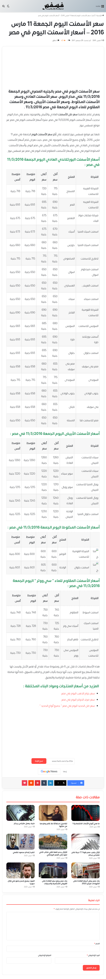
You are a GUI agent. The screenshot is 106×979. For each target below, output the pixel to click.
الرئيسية (99, 15)
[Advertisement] (53, 65)
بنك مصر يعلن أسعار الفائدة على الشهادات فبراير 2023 (86, 882)
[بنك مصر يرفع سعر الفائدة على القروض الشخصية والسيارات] (53, 870)
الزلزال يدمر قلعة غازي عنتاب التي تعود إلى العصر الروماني (53, 853)
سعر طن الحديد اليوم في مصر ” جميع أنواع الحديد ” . (66, 706)
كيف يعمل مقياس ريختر (24, 823)
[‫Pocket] (24, 783)
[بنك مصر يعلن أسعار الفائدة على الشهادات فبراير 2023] (85, 870)
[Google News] (49, 772)
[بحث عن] (3, 7)
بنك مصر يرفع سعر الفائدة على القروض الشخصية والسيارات (54, 882)
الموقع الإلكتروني (44, 955)
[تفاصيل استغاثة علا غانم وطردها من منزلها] (53, 813)
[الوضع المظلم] (8, 7)
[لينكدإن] (50, 783)
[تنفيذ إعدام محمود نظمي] (20, 842)
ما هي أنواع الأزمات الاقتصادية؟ (86, 823)
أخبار (93, 15)
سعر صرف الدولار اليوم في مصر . (77, 699)
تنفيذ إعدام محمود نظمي (24, 852)
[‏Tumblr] (44, 783)
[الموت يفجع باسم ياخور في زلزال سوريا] (20, 870)
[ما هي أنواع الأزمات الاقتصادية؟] (85, 813)
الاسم (97, 943)
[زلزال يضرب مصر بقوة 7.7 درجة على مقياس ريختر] (85, 842)
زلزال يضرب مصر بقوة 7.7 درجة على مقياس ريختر (85, 854)
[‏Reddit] (31, 783)
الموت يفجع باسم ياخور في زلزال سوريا (21, 882)
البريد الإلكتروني (93, 955)
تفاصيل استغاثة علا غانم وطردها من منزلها (53, 825)
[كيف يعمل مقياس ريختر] (20, 813)
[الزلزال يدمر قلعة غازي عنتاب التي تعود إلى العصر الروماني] (53, 842)
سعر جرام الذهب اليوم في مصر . (77, 693)
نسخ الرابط (39, 761)
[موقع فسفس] (53, 6)
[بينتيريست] (37, 783)
